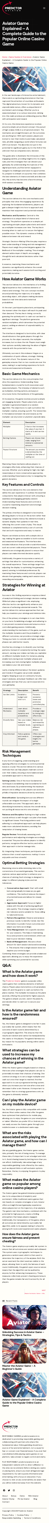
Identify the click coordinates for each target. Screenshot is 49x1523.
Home (4, 57)
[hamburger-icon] (44, 8)
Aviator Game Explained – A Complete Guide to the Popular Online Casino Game (24, 1402)
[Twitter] (9, 1490)
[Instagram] (14, 1490)
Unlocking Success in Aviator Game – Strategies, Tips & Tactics (23, 1333)
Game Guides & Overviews (20, 57)
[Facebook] (4, 1490)
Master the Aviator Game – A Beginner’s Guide (18, 1367)
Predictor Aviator (13, 981)
